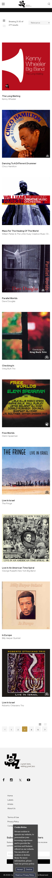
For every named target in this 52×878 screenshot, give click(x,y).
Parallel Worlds (9, 298)
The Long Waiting (11, 96)
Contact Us (12, 826)
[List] (5, 25)
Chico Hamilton (9, 166)
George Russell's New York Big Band (18, 570)
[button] (44, 45)
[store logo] (26, 4)
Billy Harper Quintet (11, 638)
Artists (10, 804)
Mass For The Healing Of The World (20, 231)
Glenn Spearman (10, 436)
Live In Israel (8, 500)
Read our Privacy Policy (24, 875)
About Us (11, 808)
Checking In (8, 365)
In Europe (7, 635)
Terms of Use (13, 817)
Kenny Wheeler (9, 99)
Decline (29, 869)
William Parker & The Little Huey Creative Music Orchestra (26, 233)
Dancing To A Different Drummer (19, 163)
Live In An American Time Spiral (18, 567)
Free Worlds (8, 433)
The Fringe (7, 503)
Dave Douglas (8, 301)
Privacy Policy (13, 821)
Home (10, 795)
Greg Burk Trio (8, 368)
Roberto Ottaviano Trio (13, 705)
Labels (10, 800)
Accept (20, 869)
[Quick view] (44, 54)
